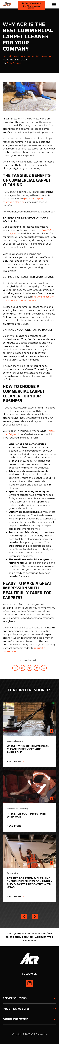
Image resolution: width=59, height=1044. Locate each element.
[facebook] (15, 668)
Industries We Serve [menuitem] (16, 1008)
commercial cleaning (37, 56)
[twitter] (29, 668)
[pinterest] (37, 668)
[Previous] (24, 916)
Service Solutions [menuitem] (15, 998)
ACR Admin (14, 63)
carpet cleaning (13, 56)
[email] (44, 668)
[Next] (35, 916)
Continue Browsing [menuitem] (15, 1019)
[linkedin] (22, 668)
